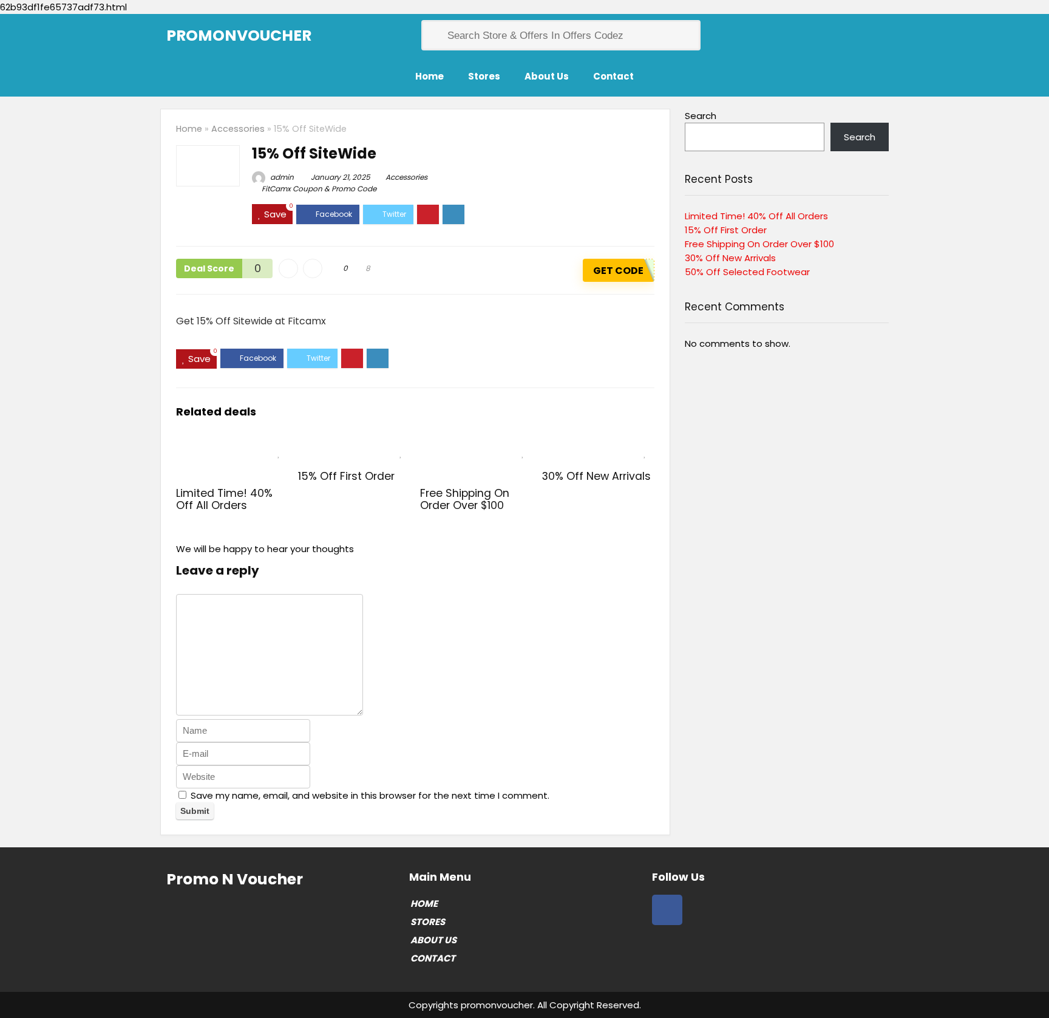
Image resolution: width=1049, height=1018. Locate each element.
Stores (484, 76)
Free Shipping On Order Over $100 (464, 499)
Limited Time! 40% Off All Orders (224, 499)
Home (429, 76)
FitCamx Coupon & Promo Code (319, 188)
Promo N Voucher (234, 879)
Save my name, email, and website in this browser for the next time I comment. (370, 795)
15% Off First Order (346, 476)
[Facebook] (667, 910)
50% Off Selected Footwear (747, 271)
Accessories (238, 129)
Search (700, 115)
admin (281, 177)
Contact (613, 76)
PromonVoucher (238, 35)
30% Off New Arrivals (596, 476)
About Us (546, 76)
